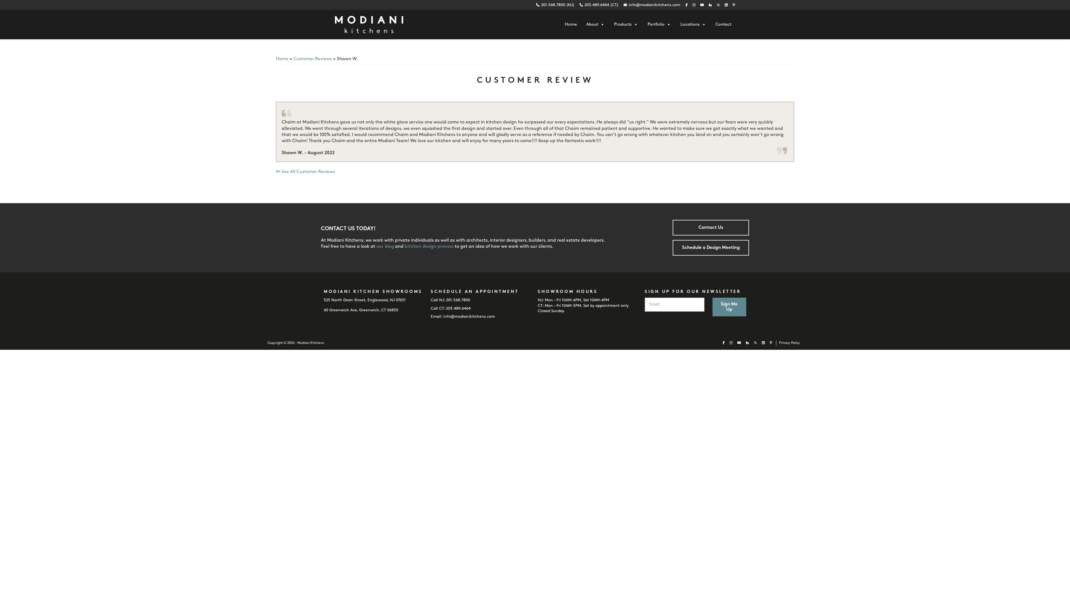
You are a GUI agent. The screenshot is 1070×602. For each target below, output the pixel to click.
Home (282, 59)
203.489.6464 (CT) (600, 5)
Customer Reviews (312, 59)
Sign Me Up (729, 307)
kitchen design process (429, 246)
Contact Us (711, 227)
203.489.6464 (458, 309)
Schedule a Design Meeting (711, 248)
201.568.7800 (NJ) (557, 5)
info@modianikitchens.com (654, 5)
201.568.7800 (458, 300)
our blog (385, 246)
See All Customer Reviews (307, 172)
